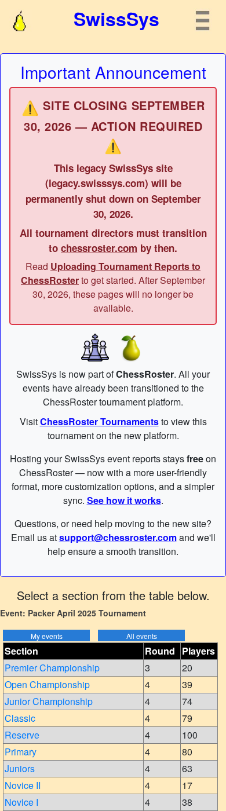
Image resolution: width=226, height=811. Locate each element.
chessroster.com (99, 248)
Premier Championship (52, 667)
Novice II (23, 785)
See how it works (124, 500)
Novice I (21, 802)
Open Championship (47, 684)
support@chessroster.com (118, 537)
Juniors (20, 768)
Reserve (22, 734)
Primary (21, 751)
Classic (20, 718)
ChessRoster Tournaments (99, 421)
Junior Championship (49, 701)
